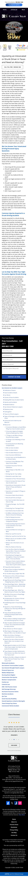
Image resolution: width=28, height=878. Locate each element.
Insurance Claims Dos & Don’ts (14, 495)
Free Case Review (8, 338)
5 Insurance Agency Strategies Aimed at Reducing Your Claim (14, 432)
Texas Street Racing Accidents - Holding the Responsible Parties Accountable (13, 614)
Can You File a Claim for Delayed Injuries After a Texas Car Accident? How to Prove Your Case (16, 551)
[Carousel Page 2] (12, 739)
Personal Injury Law (8, 670)
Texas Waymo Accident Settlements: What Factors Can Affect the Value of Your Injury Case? (14, 653)
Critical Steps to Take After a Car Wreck (15, 470)
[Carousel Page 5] (18, 739)
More (23, 9)
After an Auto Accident (12, 448)
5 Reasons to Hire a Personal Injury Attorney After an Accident (14, 577)
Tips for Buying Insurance (13, 517)
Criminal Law (6, 684)
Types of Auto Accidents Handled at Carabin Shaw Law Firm (14, 570)
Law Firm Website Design (14, 874)
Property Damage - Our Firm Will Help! (15, 505)
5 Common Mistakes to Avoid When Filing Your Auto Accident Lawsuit (16, 428)
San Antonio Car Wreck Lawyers (13, 629)
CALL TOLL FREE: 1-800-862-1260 (12, 67)
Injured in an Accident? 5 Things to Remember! (15, 492)
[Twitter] (12, 803)
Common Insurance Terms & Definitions (14, 466)
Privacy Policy (14, 830)
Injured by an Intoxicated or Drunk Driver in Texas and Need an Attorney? (15, 487)
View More (14, 745)
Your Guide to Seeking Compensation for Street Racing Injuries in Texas (15, 619)
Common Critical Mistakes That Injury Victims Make (14, 462)
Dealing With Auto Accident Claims (14, 400)
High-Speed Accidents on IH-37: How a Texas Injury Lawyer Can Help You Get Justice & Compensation (15, 647)
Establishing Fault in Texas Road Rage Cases (14, 603)
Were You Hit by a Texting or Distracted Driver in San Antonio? (13, 636)
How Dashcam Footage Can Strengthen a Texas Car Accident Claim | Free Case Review (15, 557)
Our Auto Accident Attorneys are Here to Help (15, 501)
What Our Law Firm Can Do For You (16, 536)
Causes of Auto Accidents (11, 397)
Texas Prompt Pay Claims (9, 703)
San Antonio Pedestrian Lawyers (13, 407)
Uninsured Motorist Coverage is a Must (15, 530)
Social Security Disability (9, 699)
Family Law (5, 682)
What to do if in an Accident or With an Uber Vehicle (16, 539)
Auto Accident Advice (12, 450)
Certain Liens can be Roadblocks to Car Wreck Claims (16, 458)
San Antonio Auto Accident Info (14, 511)
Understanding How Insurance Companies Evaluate (14, 520)
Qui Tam (4, 696)
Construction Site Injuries (9, 677)
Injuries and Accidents (10, 402)
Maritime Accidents (7, 694)
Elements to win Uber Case (13, 476)
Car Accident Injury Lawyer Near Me (14, 573)
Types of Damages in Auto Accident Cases (14, 417)
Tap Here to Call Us (14, 5)
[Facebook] (8, 803)
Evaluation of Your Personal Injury (15, 479)
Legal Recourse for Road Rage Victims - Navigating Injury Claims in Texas (15, 581)
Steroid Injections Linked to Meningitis (13, 701)
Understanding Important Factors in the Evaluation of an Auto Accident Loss (15, 525)
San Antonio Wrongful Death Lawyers (13, 668)
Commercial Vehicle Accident (10, 706)
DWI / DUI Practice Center (9, 687)
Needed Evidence (9, 404)
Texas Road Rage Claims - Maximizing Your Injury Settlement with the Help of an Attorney (14, 586)
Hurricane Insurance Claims (10, 691)
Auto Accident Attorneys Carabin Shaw (13, 796)
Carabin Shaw (19, 867)
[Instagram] (20, 803)
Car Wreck (7, 395)
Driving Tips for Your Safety (13, 474)
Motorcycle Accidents (8, 663)
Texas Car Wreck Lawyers (11, 414)
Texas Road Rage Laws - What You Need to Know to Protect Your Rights (14, 591)
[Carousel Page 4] (16, 739)
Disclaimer (14, 827)
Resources (7, 425)
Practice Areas (7, 385)
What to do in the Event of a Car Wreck (15, 543)
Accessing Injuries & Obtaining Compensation (14, 444)
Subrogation (7, 412)
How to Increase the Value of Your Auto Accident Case (15, 482)
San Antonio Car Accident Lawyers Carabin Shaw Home (14, 16)
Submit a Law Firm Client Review (14, 750)
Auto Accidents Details (10, 393)
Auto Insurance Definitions (13, 455)
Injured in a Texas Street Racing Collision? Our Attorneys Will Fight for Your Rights (14, 608)
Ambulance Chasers (10, 390)
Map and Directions (14, 776)
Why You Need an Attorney (13, 547)
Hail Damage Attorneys (9, 689)
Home (4, 9)
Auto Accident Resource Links (14, 452)
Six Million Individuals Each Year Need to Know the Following (15, 514)
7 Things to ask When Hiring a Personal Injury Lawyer (14, 436)
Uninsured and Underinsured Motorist (12, 421)
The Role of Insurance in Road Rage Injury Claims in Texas (14, 595)
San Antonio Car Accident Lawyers (12, 388)
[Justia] (16, 803)
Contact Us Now (14, 377)
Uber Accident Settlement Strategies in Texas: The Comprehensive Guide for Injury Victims (14, 624)
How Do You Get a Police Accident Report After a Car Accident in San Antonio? (14, 641)
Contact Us (14, 9)
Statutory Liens (8, 409)
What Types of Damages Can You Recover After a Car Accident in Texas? (15, 632)
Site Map (14, 832)
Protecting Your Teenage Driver (15, 508)
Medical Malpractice (8, 672)
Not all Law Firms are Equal (13, 497)
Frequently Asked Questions (12, 567)
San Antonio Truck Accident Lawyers (13, 665)
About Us (14, 822)
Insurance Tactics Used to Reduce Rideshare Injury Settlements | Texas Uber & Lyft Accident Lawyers (16, 562)
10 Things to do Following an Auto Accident (15, 440)
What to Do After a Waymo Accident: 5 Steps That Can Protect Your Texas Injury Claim (15, 659)
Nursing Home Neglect (8, 675)
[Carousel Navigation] (14, 739)
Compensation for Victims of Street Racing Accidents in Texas (14, 599)
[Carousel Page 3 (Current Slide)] (14, 739)
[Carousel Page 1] (9, 739)
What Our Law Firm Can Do (13, 534)
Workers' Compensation (9, 680)
